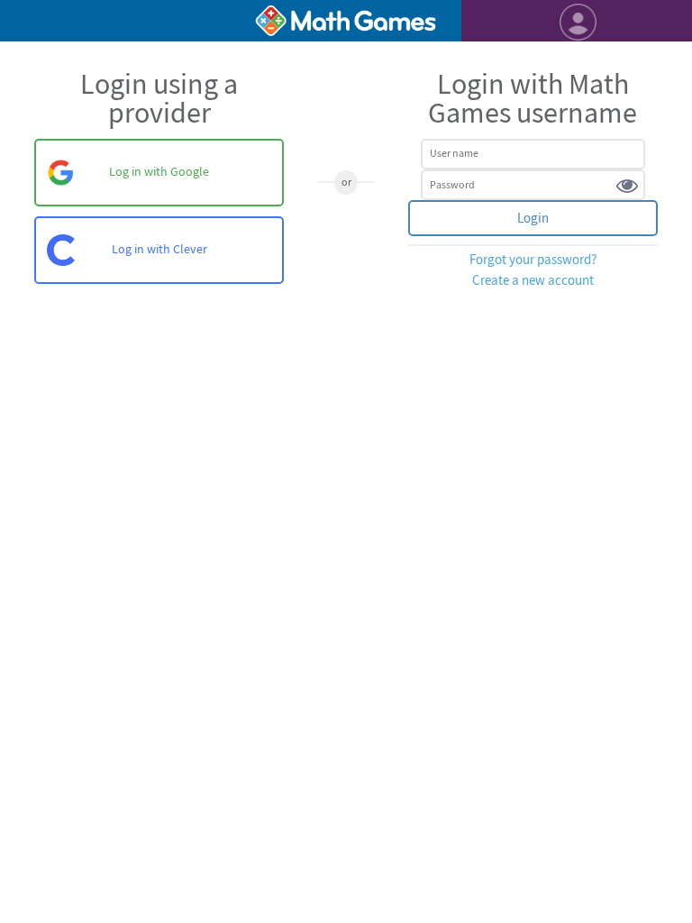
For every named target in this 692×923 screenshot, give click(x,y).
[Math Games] (346, 20)
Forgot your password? (532, 260)
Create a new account (533, 281)
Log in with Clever (159, 249)
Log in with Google (159, 171)
